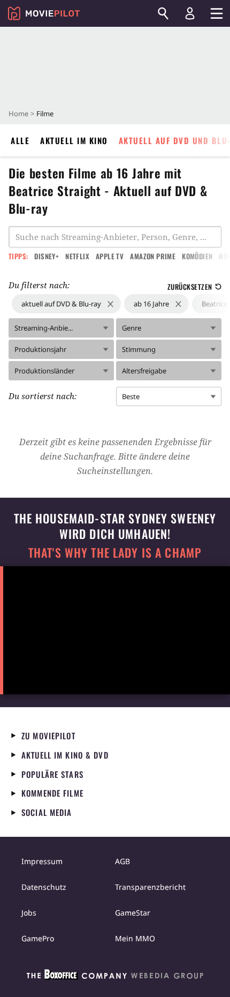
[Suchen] (163, 13)
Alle (20, 140)
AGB (122, 861)
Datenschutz (43, 887)
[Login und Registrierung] (190, 13)
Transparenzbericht (150, 887)
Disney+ (46, 256)
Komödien (197, 256)
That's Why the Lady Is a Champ (115, 552)
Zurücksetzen (189, 286)
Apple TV (110, 256)
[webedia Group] (115, 976)
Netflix (77, 256)
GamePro (37, 938)
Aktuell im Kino (74, 140)
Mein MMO (135, 938)
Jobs (28, 913)
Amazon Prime (152, 256)
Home (18, 113)
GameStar (132, 913)
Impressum (42, 861)
